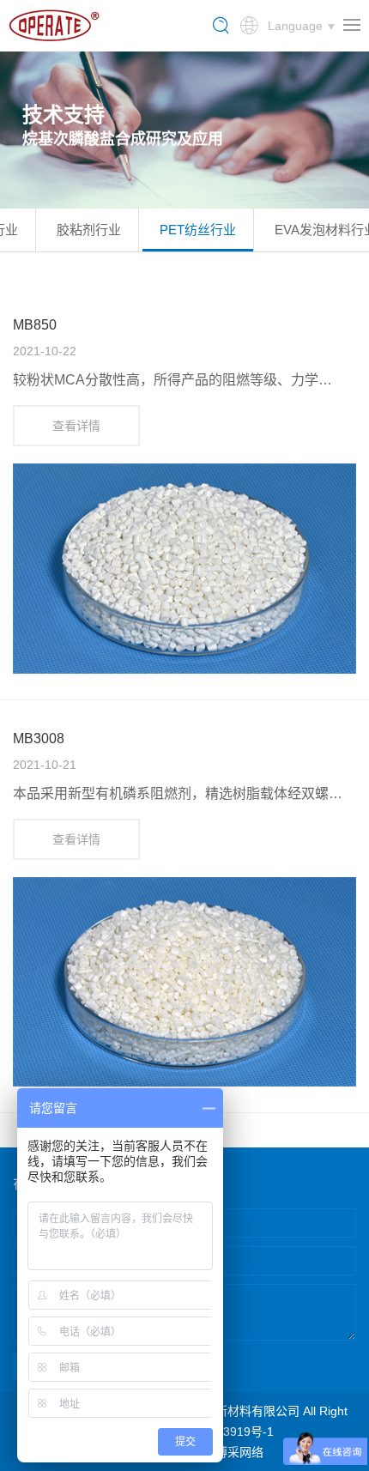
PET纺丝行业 (198, 229)
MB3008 (38, 738)
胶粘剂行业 (89, 229)
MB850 (35, 325)
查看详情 (76, 426)
